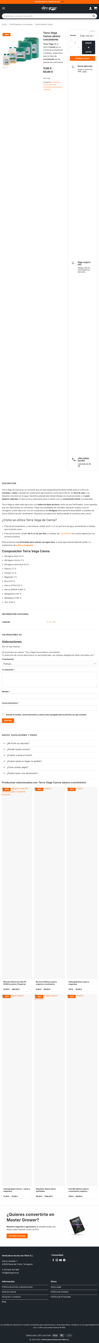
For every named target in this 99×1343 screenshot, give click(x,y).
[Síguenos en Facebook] (53, 1260)
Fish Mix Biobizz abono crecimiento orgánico (78, 1190)
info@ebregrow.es (10, 1273)
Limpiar (92, 31)
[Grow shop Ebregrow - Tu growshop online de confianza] (49, 8)
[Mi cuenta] (90, 8)
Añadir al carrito (88, 47)
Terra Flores (66, 533)
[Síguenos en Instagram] (57, 1260)
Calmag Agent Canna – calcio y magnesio (16, 1190)
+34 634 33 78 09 (84, 465)
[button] (3, 8)
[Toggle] (4, 743)
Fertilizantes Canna (44, 24)
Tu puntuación (8, 659)
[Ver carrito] (95, 8)
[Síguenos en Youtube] (60, 1260)
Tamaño (73, 35)
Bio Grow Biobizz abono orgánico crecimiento (46, 983)
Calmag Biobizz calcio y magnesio (78, 983)
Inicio (4, 24)
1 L (47, 622)
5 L (50, 622)
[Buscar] (94, 16)
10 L (54, 622)
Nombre (6, 691)
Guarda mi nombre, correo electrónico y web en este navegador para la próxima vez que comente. (46, 715)
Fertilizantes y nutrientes (21, 24)
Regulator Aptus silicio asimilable (46, 1190)
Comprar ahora (82, 58)
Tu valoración (8, 670)
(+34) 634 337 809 (10, 1270)
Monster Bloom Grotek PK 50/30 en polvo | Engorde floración (14, 984)
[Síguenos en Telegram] (64, 1260)
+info (62, 2)
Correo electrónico (10, 703)
